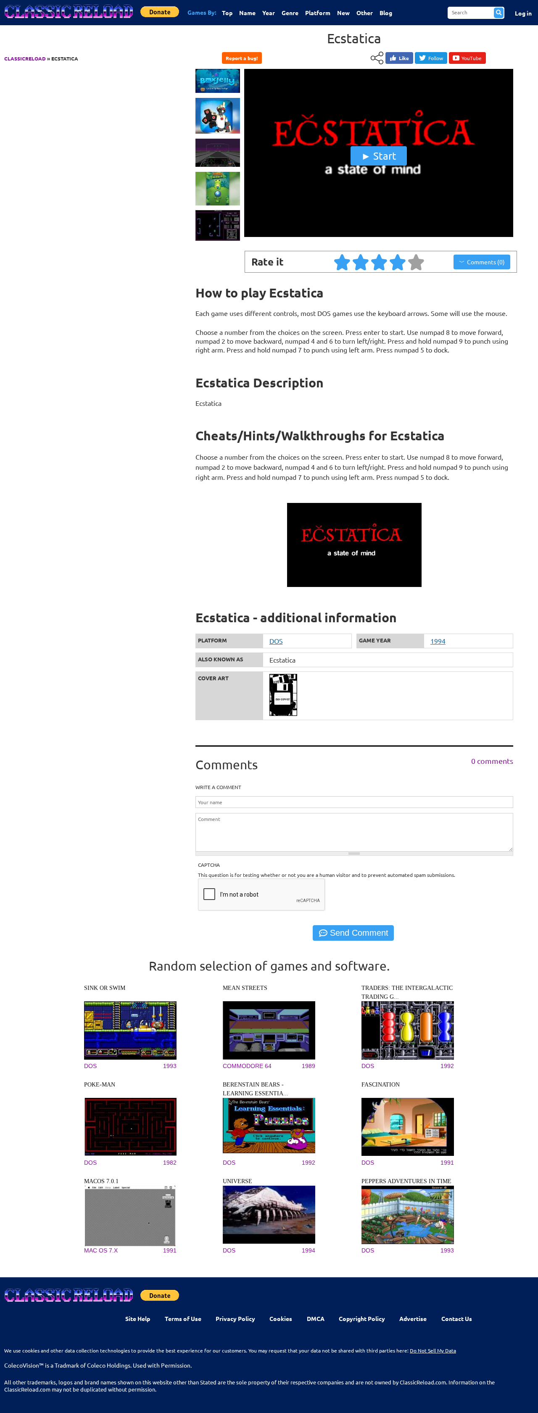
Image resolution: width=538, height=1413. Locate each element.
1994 (438, 641)
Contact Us (456, 1318)
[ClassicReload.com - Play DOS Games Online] (68, 19)
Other (364, 12)
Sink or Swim (104, 988)
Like (404, 58)
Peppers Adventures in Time (406, 1181)
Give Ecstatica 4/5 (398, 261)
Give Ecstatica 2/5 (361, 261)
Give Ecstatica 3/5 (379, 261)
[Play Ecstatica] (378, 235)
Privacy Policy (235, 1318)
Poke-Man (99, 1084)
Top (227, 12)
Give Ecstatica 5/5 (416, 261)
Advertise (413, 1318)
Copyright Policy (362, 1318)
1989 (308, 1066)
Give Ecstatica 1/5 (342, 261)
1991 (447, 1162)
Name (247, 12)
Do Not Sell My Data (433, 1350)
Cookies (280, 1318)
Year (268, 12)
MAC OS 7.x (101, 1250)
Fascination (380, 1084)
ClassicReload (25, 58)
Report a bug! (242, 58)
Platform (317, 12)
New (343, 12)
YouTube (472, 58)
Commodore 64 (247, 1066)
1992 (447, 1066)
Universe (237, 1181)
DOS (276, 641)
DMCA (315, 1318)
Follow (435, 58)
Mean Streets (245, 988)
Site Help (137, 1318)
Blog (386, 12)
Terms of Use (183, 1318)
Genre (290, 12)
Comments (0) (486, 262)
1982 (170, 1162)
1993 (170, 1066)
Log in (523, 13)
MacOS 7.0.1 (101, 1181)
